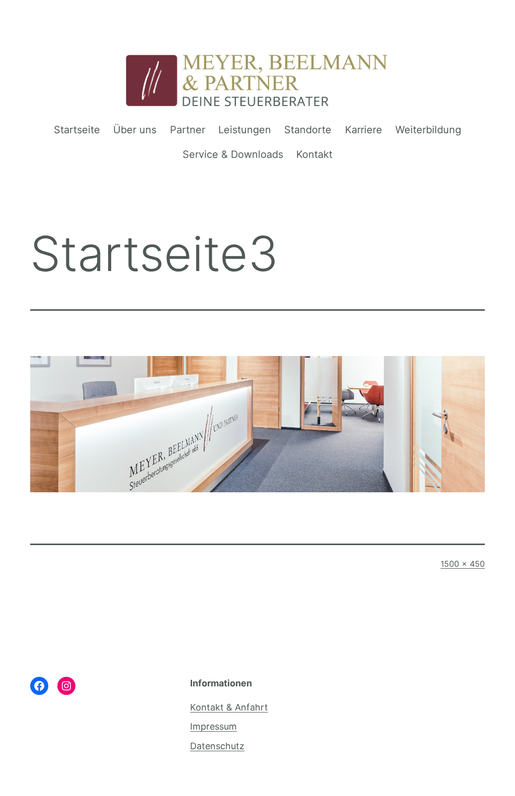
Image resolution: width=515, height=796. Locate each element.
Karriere (363, 130)
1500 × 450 (463, 564)
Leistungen (244, 130)
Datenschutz (217, 746)
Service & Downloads (233, 154)
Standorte (307, 130)
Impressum (213, 726)
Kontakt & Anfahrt (229, 707)
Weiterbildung (428, 130)
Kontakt (314, 154)
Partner (187, 130)
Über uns (134, 130)
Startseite (77, 130)
